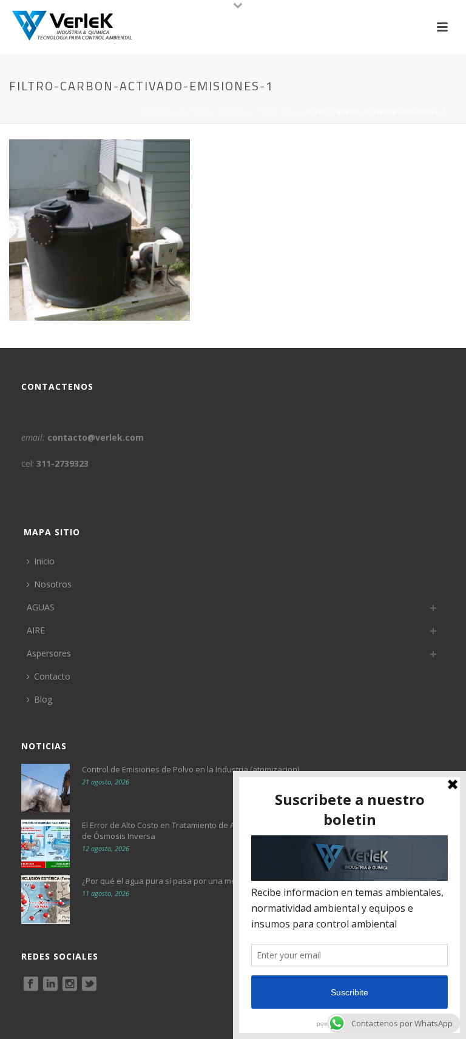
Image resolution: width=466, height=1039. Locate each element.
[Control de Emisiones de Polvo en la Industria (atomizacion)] (45, 788)
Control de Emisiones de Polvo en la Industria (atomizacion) (190, 769)
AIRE (36, 630)
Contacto (52, 676)
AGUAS (41, 607)
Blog (43, 699)
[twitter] (89, 984)
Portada (154, 111)
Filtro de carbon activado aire (238, 111)
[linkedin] (50, 984)
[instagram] (69, 984)
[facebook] (31, 984)
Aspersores (49, 653)
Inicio (44, 561)
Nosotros (53, 584)
